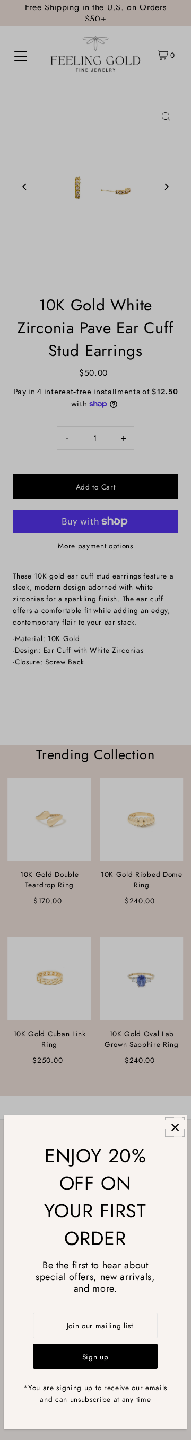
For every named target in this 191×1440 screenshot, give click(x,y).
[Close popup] (175, 1127)
